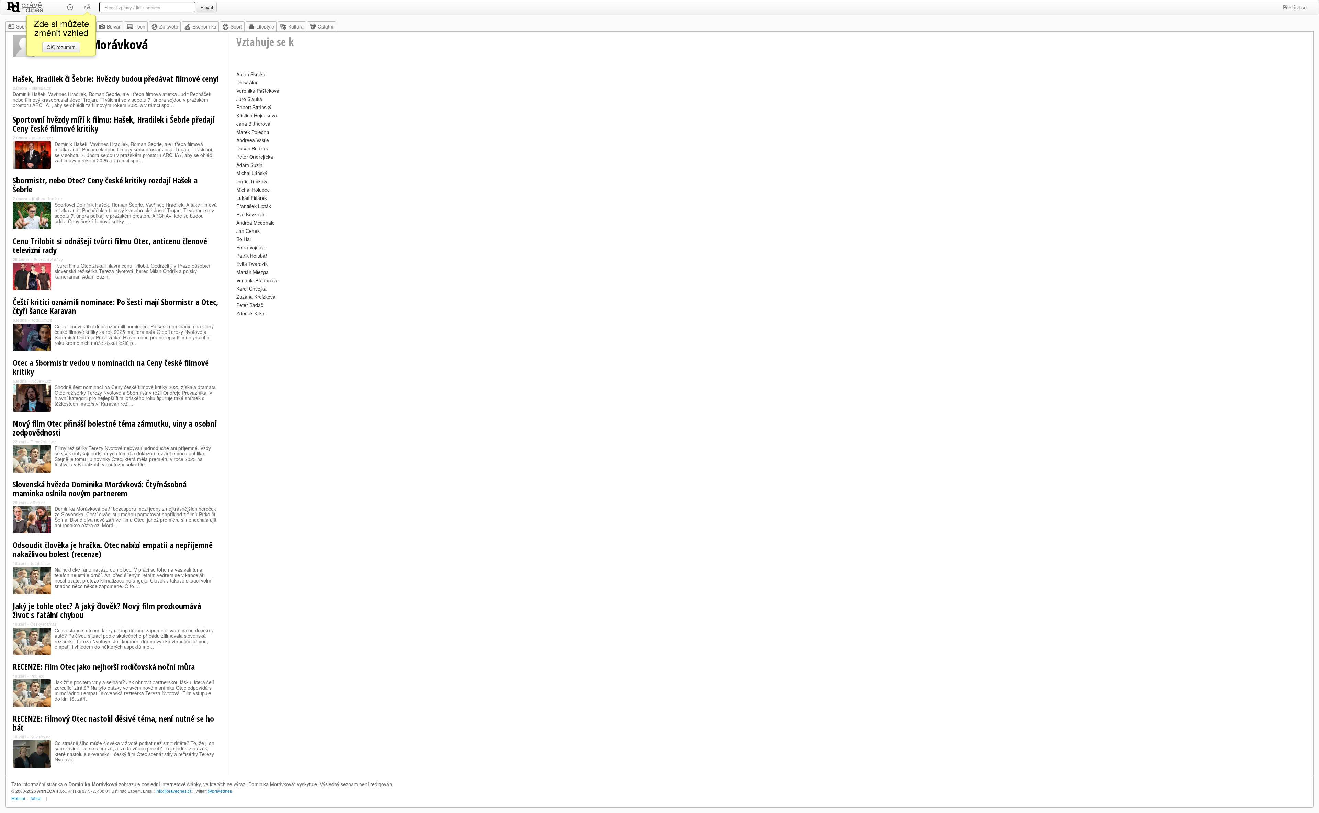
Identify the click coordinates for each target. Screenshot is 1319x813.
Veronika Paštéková (257, 90)
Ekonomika (204, 26)
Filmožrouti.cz (43, 441)
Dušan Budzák (252, 148)
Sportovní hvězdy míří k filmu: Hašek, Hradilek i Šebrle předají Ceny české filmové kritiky (113, 124)
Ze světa (168, 26)
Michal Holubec (253, 189)
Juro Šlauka (249, 98)
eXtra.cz (37, 502)
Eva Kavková (250, 214)
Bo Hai (243, 239)
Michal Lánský (251, 173)
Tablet (35, 798)
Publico (37, 676)
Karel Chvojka (251, 288)
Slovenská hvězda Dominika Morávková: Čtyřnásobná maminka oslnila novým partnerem (100, 488)
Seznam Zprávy (48, 259)
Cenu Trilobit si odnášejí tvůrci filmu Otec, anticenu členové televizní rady (110, 245)
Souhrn (24, 26)
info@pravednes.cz (174, 791)
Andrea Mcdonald (255, 222)
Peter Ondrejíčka (254, 156)
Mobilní (18, 798)
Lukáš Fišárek (251, 197)
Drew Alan (247, 82)
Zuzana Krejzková (255, 296)
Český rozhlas (43, 624)
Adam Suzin (249, 164)
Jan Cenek (248, 230)
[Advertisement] (442, 366)
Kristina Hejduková (256, 115)
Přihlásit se (1295, 7)
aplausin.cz (42, 137)
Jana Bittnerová (253, 123)
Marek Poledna (252, 131)
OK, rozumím (61, 47)
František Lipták (253, 206)
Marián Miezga (252, 272)
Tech (140, 26)
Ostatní (326, 26)
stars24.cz (41, 88)
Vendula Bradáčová (257, 280)
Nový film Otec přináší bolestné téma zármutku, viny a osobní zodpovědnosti (114, 428)
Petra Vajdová (251, 247)
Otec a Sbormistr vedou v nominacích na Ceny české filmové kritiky (111, 367)
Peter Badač (249, 305)
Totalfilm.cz (41, 320)
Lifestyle (265, 26)
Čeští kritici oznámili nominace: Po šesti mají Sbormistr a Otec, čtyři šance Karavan (115, 306)
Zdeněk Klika (250, 313)
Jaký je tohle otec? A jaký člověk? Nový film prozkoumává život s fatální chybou (107, 610)
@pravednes (220, 791)
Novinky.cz (41, 381)
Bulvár (114, 26)
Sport (236, 26)
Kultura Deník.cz (47, 198)
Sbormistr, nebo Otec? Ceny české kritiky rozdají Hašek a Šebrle (105, 184)
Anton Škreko (251, 74)
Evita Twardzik (252, 263)
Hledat (207, 7)
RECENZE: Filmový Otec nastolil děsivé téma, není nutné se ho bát (113, 723)
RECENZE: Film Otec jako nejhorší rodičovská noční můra (104, 666)
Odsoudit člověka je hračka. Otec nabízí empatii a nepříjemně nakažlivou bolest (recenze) (113, 549)
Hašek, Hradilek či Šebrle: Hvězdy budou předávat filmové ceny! (116, 78)
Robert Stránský (253, 107)
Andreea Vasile (252, 140)
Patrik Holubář (251, 255)
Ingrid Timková (252, 181)
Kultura (296, 26)
